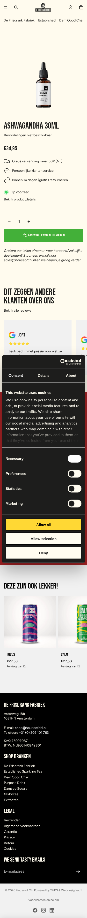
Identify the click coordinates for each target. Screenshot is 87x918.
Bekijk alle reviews (17, 310)
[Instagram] (43, 910)
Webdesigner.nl (71, 890)
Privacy (9, 837)
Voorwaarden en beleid (43, 900)
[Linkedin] (52, 910)
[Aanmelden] (78, 871)
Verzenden (12, 820)
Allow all (43, 524)
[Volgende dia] (77, 347)
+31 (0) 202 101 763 (34, 733)
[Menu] (5, 7)
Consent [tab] (15, 375)
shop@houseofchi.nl (30, 728)
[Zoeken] (16, 7)
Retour (9, 843)
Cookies (10, 849)
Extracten (11, 800)
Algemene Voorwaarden (22, 826)
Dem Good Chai (71, 20)
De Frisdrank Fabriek (19, 20)
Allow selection (44, 539)
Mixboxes (11, 794)
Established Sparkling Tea (23, 771)
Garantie (10, 832)
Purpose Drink (14, 783)
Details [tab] (44, 375)
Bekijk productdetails (20, 199)
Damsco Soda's (15, 789)
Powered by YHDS (45, 890)
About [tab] (71, 375)
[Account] (70, 7)
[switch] (74, 473)
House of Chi (24, 890)
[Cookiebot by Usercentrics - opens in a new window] (61, 362)
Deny (43, 553)
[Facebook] (35, 910)
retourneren (59, 180)
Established (47, 20)
